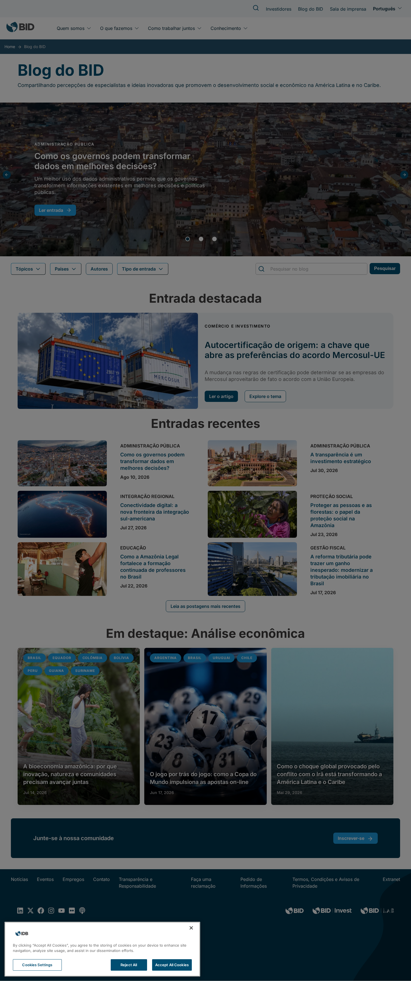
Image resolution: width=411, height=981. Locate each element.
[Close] (191, 928)
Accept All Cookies (172, 965)
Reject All (129, 965)
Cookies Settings (37, 965)
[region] (102, 949)
